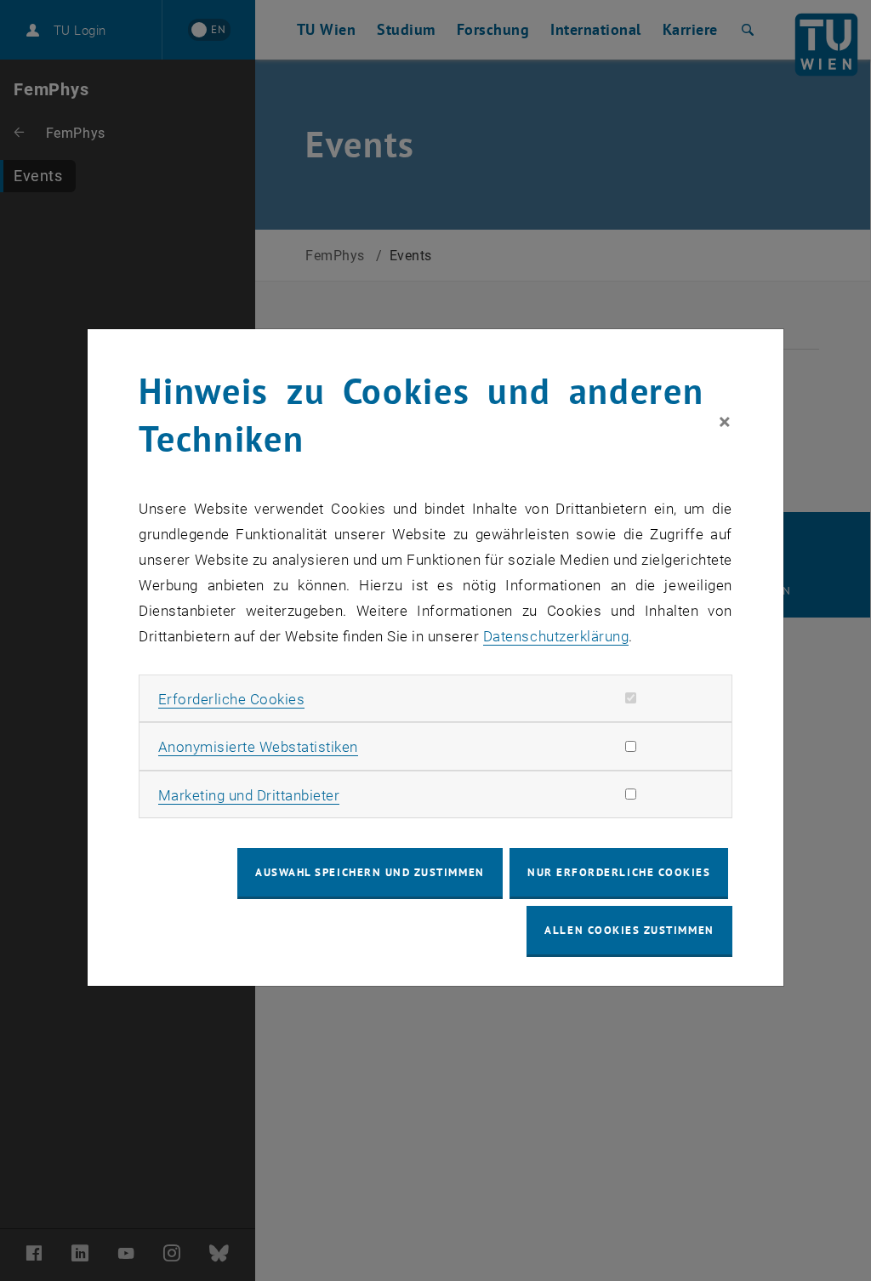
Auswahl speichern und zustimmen (369, 872)
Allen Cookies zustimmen (629, 930)
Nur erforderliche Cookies (618, 872)
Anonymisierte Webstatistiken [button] (258, 746)
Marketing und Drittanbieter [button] (249, 795)
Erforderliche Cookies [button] (231, 699)
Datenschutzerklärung (556, 636)
